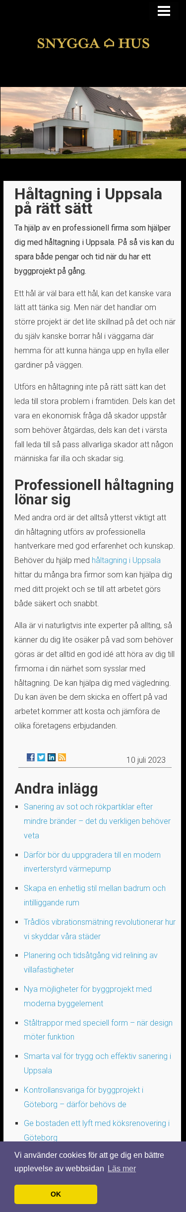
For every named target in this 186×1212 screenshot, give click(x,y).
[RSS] (62, 757)
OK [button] (56, 1194)
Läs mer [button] (122, 1168)
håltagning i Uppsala (126, 560)
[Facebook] (31, 757)
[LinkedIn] (52, 757)
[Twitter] (41, 757)
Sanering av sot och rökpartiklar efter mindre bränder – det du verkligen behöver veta (97, 821)
